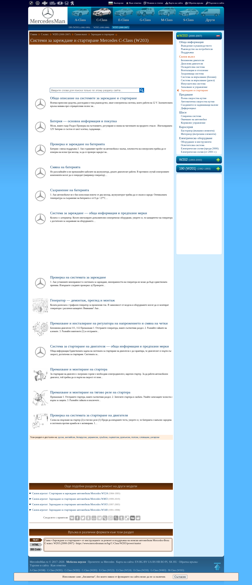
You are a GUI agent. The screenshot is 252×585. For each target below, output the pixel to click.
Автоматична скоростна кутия (197, 101)
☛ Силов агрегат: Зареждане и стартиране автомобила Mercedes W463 (74, 498)
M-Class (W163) (176, 570)
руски (61, 437)
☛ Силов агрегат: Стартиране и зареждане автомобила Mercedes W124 (74, 493)
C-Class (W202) (72, 570)
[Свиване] (219, 36)
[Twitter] (83, 518)
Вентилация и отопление (194, 70)
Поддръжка (187, 52)
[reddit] (138, 518)
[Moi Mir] (94, 518)
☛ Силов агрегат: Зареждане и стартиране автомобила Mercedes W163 (74, 504)
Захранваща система (192, 73)
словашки (144, 437)
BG (141, 561)
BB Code (36, 549)
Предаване (186, 94)
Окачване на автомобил (194, 119)
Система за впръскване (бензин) (198, 76)
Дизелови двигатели (192, 63)
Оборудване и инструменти (196, 141)
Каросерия (186, 127)
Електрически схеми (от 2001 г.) (198, 151)
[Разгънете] (219, 160)
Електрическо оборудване (195, 138)
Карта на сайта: (125, 561)
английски (70, 437)
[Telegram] (99, 518)
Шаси (182, 112)
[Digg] (132, 518)
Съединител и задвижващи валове (199, 104)
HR (158, 561)
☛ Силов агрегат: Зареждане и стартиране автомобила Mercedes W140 (74, 509)
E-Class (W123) (106, 570)
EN (137, 561)
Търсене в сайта (216, 3)
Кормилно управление (193, 122)
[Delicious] (127, 518)
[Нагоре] (217, 566)
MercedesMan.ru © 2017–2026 (47, 561)
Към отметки (135, 3)
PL (166, 561)
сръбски (103, 437)
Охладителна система (193, 66)
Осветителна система (192, 145)
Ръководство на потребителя (197, 49)
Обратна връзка (195, 3)
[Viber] (105, 518)
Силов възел (187, 56)
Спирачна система (191, 116)
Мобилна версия (76, 561)
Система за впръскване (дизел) (198, 80)
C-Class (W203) (89, 570)
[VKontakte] (71, 518)
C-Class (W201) (55, 570)
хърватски (114, 437)
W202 (101, 27)
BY (145, 561)
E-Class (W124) (124, 570)
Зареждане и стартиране (194, 90)
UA (150, 561)
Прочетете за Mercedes (101, 561)
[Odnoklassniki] (88, 518)
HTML (35, 544)
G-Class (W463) (158, 570)
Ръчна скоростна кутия (193, 98)
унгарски (154, 437)
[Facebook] (77, 518)
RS (154, 561)
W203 (121, 27)
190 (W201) (79, 27)
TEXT (36, 540)
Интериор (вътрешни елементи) (198, 133)
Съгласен (180, 576)
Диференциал (188, 108)
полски (134, 437)
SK (170, 561)
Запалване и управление (194, 86)
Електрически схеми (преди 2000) (200, 148)
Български (118, 3)
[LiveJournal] (116, 518)
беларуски (81, 437)
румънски (125, 437)
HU (175, 561)
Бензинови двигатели (192, 60)
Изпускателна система (193, 83)
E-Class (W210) (141, 570)
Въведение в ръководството (196, 45)
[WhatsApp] (110, 518)
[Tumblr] (121, 518)
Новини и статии (155, 3)
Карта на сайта (176, 3)
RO (162, 561)
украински (93, 437)
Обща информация (191, 42)
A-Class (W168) (37, 570)
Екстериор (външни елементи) (197, 130)
